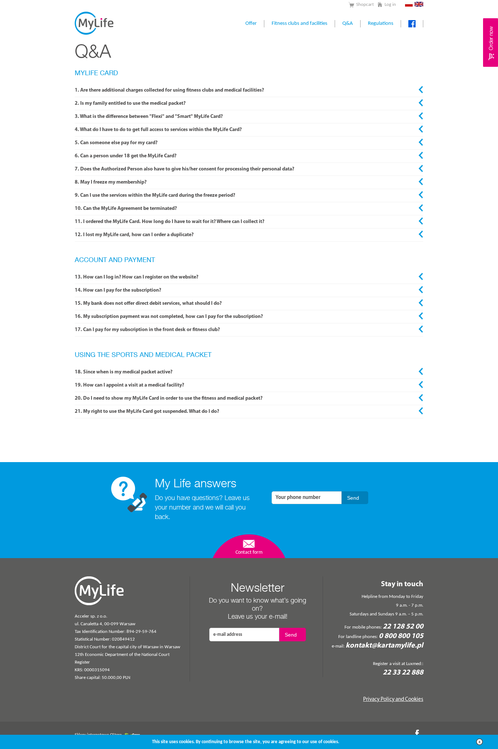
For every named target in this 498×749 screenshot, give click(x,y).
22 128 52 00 (403, 626)
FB (412, 23)
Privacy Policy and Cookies (393, 699)
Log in (390, 4)
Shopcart (365, 4)
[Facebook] (419, 733)
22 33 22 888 (403, 672)
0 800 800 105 (401, 636)
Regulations (380, 23)
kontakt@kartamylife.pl (384, 645)
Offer (251, 23)
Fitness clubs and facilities (299, 23)
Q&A (347, 23)
